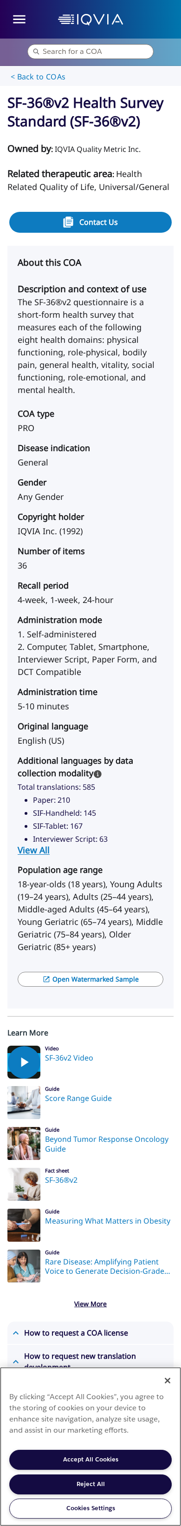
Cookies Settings (90, 1508)
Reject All (91, 1484)
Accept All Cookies (90, 1459)
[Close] (167, 1380)
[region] (90, 1446)
